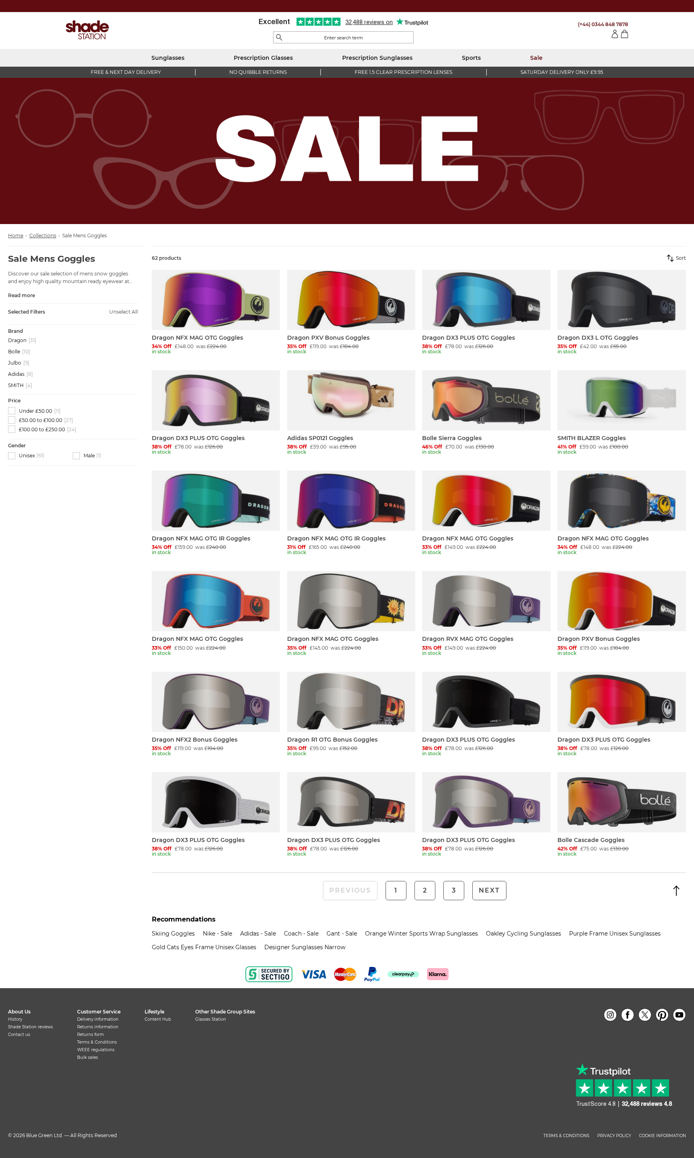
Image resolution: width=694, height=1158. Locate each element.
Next (489, 890)
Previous (350, 890)
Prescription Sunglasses (377, 57)
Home (15, 235)
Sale (536, 57)
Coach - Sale (301, 933)
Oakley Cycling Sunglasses (523, 933)
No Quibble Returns (258, 72)
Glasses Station (210, 1019)
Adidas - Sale (258, 933)
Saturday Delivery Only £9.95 (561, 72)
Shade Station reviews (30, 1027)
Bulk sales (87, 1057)
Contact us (19, 1034)
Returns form (90, 1034)
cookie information (662, 1136)
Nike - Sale (217, 933)
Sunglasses (167, 57)
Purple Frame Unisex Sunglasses (615, 933)
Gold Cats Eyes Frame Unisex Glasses (204, 947)
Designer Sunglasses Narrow (304, 947)
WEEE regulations (95, 1049)
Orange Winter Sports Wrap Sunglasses (421, 933)
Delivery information (97, 1019)
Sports (471, 57)
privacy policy (614, 1136)
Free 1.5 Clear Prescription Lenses (403, 72)
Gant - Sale (342, 933)
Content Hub (158, 1019)
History (15, 1019)
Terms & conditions (566, 1136)
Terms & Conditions (97, 1042)
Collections (42, 235)
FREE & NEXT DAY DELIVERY (126, 72)
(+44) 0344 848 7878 (603, 24)
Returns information (97, 1027)
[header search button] (279, 38)
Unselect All (123, 312)
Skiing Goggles (173, 933)
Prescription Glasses (263, 57)
